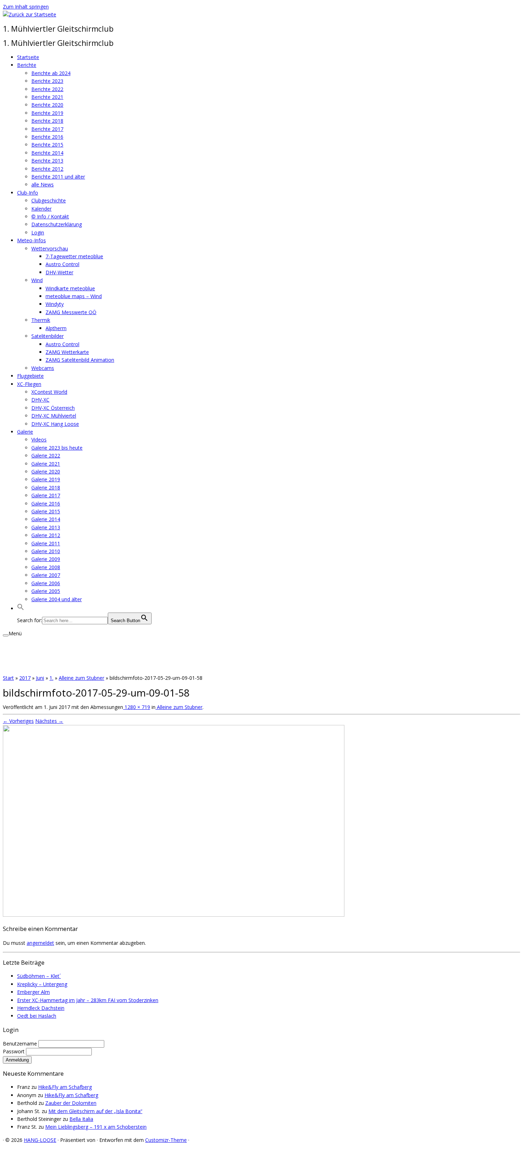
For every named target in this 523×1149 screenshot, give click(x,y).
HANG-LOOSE (40, 1140)
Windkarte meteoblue (70, 288)
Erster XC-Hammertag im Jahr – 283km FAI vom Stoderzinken (87, 1000)
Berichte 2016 (47, 136)
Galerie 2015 (45, 511)
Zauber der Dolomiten (70, 1103)
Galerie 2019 (45, 479)
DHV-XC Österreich (53, 407)
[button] (20, 608)
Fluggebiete (30, 375)
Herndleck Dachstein (40, 1008)
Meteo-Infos (31, 240)
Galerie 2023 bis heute (57, 447)
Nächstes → (49, 721)
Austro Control (62, 264)
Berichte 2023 (47, 81)
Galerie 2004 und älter (56, 599)
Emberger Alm (33, 992)
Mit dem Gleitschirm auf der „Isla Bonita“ (95, 1111)
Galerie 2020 (45, 471)
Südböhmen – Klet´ (39, 976)
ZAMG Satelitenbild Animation (80, 359)
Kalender (41, 208)
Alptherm (56, 328)
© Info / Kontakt (50, 216)
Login (37, 232)
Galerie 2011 (45, 543)
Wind (37, 280)
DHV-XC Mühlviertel (53, 415)
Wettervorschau (49, 248)
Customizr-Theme (166, 1140)
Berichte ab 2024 (50, 73)
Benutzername (20, 1043)
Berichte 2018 (47, 120)
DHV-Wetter (59, 272)
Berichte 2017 (47, 129)
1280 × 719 (136, 707)
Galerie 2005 (45, 591)
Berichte (26, 65)
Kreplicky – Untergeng (42, 984)
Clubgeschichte (48, 200)
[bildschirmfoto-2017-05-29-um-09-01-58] (173, 914)
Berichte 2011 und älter (58, 176)
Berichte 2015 (47, 144)
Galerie (25, 431)
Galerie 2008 (45, 567)
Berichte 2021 (47, 97)
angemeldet (40, 942)
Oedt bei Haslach (36, 1015)
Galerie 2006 (45, 583)
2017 (25, 677)
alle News (42, 184)
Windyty (55, 304)
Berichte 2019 (47, 113)
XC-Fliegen (29, 384)
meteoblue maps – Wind (74, 296)
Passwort (14, 1051)
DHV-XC (40, 399)
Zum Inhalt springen (26, 6)
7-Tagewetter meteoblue (74, 256)
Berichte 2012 (47, 168)
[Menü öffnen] (6, 635)
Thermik (40, 320)
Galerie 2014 (45, 519)
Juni (40, 677)
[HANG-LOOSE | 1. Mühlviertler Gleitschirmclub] (29, 14)
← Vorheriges (18, 721)
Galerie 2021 (45, 463)
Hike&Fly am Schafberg (65, 1087)
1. (51, 677)
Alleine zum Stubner (81, 677)
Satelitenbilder (47, 336)
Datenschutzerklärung (56, 224)
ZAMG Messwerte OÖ (71, 312)
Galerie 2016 (45, 503)
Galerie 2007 (45, 575)
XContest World (49, 391)
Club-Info (27, 192)
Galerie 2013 (45, 527)
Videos (39, 439)
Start (8, 677)
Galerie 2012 (45, 535)
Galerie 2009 (45, 559)
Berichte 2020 (47, 104)
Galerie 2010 (45, 551)
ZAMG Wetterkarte (67, 352)
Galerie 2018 (45, 487)
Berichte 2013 (47, 160)
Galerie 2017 (45, 495)
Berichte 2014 (47, 152)
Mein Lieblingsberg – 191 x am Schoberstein (96, 1126)
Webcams (42, 368)
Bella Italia (81, 1119)
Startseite (28, 57)
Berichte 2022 (47, 89)
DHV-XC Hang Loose (55, 423)
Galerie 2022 (45, 455)
